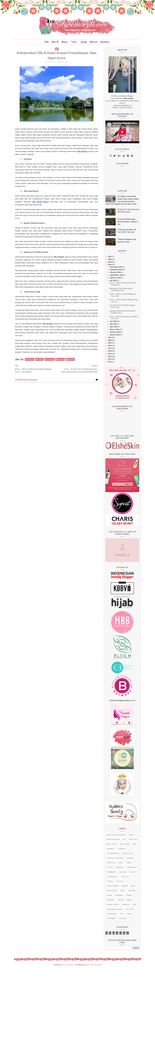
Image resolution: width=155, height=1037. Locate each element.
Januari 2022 (115, 335)
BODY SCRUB (124, 844)
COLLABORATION (113, 853)
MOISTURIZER (112, 891)
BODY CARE (133, 839)
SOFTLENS (130, 909)
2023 (110, 262)
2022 (110, 264)
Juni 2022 (113, 321)
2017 (110, 348)
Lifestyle (83, 42)
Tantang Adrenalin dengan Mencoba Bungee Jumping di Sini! (127, 221)
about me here (128, 98)
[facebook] (110, 155)
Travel (73, 42)
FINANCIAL (120, 867)
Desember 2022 (116, 267)
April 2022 (114, 327)
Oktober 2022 (115, 272)
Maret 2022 (114, 329)
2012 (110, 362)
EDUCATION (111, 863)
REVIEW (121, 900)
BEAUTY (132, 835)
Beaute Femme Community (116, 835)
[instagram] (128, 155)
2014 (110, 356)
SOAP (134, 905)
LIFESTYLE (125, 877)
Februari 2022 (115, 332)
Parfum (109, 895)
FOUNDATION (132, 867)
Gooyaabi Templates (94, 965)
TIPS (121, 914)
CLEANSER (121, 849)
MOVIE (122, 891)
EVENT (120, 863)
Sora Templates (68, 965)
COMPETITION (127, 853)
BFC (124, 839)
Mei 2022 (113, 324)
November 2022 (116, 270)
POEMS (129, 895)
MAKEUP (124, 886)
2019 (110, 343)
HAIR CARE (123, 872)
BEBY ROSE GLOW (113, 839)
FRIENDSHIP (111, 872)
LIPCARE (110, 881)
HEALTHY (133, 872)
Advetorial (93, 42)
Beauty (64, 42)
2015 (110, 354)
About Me (55, 42)
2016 (110, 351)
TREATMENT (111, 918)
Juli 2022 (113, 280)
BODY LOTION (112, 844)
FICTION (110, 867)
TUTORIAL (123, 918)
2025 (110, 256)
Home (46, 42)
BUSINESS (110, 849)
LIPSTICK (119, 881)
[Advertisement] (68, 1002)
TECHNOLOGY (112, 914)
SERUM (129, 900)
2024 (110, 259)
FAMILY (129, 863)
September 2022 (116, 275)
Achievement (104, 42)
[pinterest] (132, 155)
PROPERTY (111, 900)
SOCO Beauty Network (115, 909)
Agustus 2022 (115, 278)
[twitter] (114, 155)
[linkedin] (124, 155)
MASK (133, 886)
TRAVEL (129, 914)
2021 (110, 337)
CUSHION (130, 858)
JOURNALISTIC (112, 877)
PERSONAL (119, 895)
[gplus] (119, 155)
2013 (110, 359)
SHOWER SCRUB (113, 905)
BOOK (134, 844)
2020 (110, 340)
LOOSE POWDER (112, 886)
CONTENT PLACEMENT (115, 858)
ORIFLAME (131, 891)
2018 (110, 345)
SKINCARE (125, 905)
